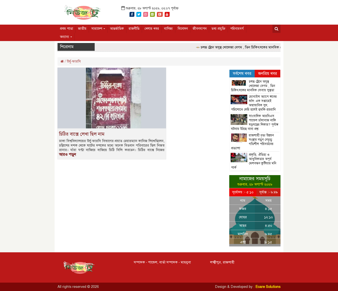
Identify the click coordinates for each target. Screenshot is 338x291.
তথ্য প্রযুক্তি (218, 29)
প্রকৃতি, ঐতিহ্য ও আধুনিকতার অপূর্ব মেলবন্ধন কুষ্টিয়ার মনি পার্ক (253, 161)
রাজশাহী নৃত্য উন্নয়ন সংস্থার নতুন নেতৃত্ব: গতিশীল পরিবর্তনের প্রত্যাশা (252, 141)
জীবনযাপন (200, 29)
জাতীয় (82, 29)
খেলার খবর (151, 29)
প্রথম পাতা (66, 29)
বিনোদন (183, 29)
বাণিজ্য (168, 29)
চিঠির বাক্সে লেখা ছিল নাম (81, 134)
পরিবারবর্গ (237, 29)
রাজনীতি (134, 29)
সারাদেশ (97, 29)
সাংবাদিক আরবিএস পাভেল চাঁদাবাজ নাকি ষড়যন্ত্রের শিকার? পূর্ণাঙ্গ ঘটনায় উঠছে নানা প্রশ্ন (255, 122)
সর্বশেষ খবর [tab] (242, 73)
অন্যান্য (65, 37)
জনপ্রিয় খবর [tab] (267, 73)
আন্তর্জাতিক (117, 29)
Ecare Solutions (267, 287)
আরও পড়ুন (67, 154)
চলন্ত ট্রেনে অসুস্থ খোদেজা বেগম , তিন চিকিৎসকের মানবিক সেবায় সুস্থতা (245, 47)
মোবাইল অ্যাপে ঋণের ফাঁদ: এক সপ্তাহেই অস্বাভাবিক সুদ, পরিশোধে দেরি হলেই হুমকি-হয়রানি (254, 103)
